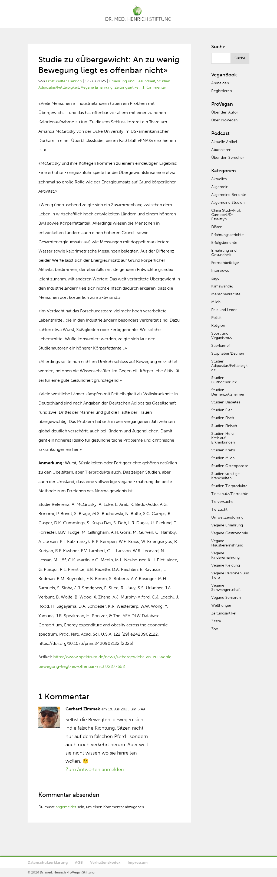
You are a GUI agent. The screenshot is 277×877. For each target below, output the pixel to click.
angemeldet (66, 807)
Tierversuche (222, 501)
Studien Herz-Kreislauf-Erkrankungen (223, 438)
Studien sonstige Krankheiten (225, 475)
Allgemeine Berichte (228, 194)
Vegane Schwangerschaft (226, 587)
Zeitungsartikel (126, 87)
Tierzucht (219, 509)
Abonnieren (221, 149)
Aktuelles (219, 179)
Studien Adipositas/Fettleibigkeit (229, 365)
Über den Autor (224, 112)
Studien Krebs (223, 450)
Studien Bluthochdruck (224, 380)
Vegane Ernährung (97, 87)
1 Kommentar (154, 87)
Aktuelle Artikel (224, 142)
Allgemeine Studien (228, 202)
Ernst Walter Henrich (64, 81)
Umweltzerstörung (227, 517)
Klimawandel (222, 286)
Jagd (215, 278)
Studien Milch (223, 458)
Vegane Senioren (226, 597)
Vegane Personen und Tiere (230, 575)
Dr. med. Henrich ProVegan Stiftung (67, 872)
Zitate (216, 621)
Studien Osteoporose (229, 466)
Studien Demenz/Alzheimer (228, 392)
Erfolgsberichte (224, 242)
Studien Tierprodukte (229, 486)
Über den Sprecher (227, 157)
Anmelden (220, 83)
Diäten (216, 227)
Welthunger (221, 605)
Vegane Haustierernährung (227, 543)
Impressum (138, 862)
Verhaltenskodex (105, 862)
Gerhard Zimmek (82, 708)
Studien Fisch (222, 418)
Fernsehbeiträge (225, 262)
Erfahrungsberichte (227, 234)
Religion (218, 325)
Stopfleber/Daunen (227, 353)
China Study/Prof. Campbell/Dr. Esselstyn (226, 214)
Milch (215, 302)
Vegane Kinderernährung (225, 555)
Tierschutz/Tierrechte (229, 493)
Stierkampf (220, 345)
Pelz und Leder (224, 310)
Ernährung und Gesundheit (132, 81)
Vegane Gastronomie (229, 533)
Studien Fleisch (224, 425)
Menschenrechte (225, 294)
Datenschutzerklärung (48, 862)
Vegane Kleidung (225, 565)
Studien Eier (221, 410)
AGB (79, 862)
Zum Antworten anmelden (94, 769)
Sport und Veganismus (221, 335)
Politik (216, 317)
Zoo (214, 629)
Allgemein (219, 187)
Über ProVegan (224, 120)
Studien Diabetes (225, 402)
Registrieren (221, 91)
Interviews (220, 270)
